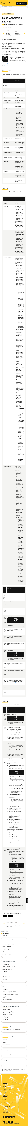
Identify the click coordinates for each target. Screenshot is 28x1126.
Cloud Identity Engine (7, 946)
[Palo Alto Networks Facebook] (4, 1118)
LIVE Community (6, 1102)
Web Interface (8, 1070)
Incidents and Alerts (6, 1040)
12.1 (24, 1069)
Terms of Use (5, 1112)
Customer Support (6, 1100)
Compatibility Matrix (7, 1089)
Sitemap (4, 1092)
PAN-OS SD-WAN (6, 976)
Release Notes (6, 1085)
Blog (4, 1087)
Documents (5, 1114)
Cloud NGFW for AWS (7, 967)
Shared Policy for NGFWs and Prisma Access (11, 1029)
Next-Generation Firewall (9, 8)
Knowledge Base (6, 1103)
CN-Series (5, 971)
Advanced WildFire (6, 1009)
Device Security (6, 1016)
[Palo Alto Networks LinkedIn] (7, 1118)
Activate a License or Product (8, 944)
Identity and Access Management (9, 953)
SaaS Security (5, 1019)
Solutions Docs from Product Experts (10, 1063)
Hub (3, 951)
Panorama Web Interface (19, 8)
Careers (4, 1099)
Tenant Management (7, 954)
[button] (27, 900)
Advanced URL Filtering (7, 1011)
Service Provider (6, 977)
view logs (15, 682)
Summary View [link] (7, 63)
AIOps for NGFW (6, 964)
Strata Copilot (22, 3)
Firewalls (4, 972)
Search (4, 1086)
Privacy (4, 1109)
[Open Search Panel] (9, 3)
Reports (4, 1042)
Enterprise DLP (5, 1017)
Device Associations (6, 949)
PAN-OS (4, 974)
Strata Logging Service (7, 948)
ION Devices (5, 997)
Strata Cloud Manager (7, 942)
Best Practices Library (7, 1054)
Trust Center (5, 1111)
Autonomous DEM (6, 1044)
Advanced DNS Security (7, 1014)
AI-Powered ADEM (6, 992)
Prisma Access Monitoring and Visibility (10, 994)
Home (3, 8)
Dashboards (5, 1039)
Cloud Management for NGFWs (9, 966)
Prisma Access (5, 989)
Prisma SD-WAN (6, 996)
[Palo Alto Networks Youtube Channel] (13, 1118)
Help (4, 1070)
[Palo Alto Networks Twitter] (10, 1118)
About (4, 1098)
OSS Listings (5, 1090)
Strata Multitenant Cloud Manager (9, 991)
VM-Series (5, 979)
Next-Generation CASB (7, 999)
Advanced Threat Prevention (8, 1012)
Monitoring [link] (6, 65)
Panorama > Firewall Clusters (8, 10)
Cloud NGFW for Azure (7, 969)
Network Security (7, 1069)
